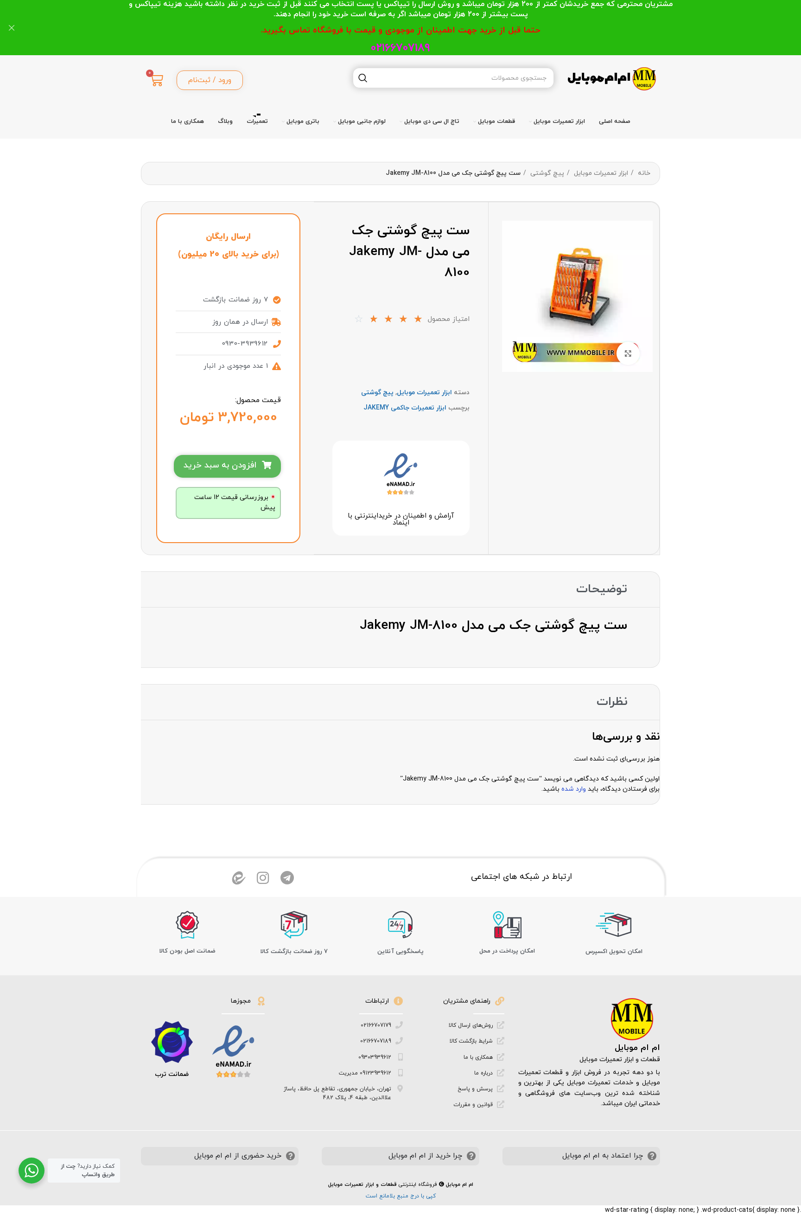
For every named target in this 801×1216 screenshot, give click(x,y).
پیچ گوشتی (546, 173)
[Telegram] (287, 878)
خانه (643, 173)
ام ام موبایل (637, 1048)
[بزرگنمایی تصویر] (628, 353)
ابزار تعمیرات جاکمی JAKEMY (404, 407)
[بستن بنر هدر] (11, 27)
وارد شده (573, 789)
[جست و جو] (363, 78)
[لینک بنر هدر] (414, 27)
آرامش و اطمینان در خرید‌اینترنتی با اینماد (401, 519)
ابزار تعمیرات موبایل (600, 173)
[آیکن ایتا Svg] (238, 878)
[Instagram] (263, 878)
